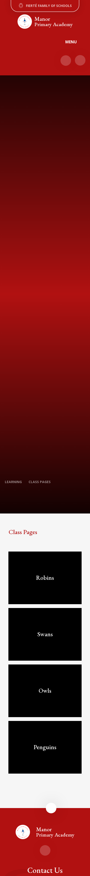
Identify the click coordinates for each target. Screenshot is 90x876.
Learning (13, 482)
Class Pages (40, 482)
